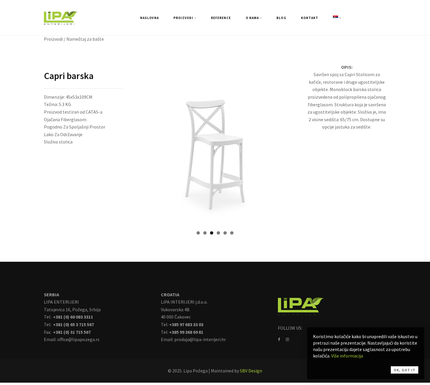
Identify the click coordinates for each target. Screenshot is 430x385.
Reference (221, 18)
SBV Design (251, 371)
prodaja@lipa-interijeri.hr (200, 339)
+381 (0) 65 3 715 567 (73, 324)
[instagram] (287, 339)
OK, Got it (404, 370)
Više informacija (347, 356)
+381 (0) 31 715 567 (71, 332)
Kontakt (310, 18)
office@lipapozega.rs (78, 339)
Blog (281, 18)
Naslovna (149, 18)
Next (306, 146)
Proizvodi (183, 18)
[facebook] (279, 339)
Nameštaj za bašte (85, 39)
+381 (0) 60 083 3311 (72, 317)
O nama (252, 18)
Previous (124, 146)
